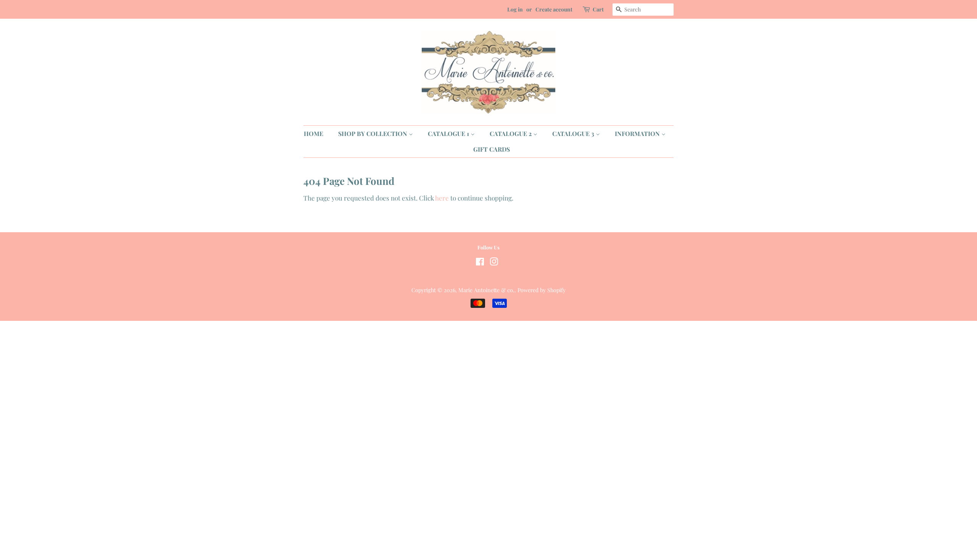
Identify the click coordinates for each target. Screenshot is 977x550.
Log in (515, 9)
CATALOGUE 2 (511, 133)
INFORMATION (638, 133)
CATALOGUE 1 (449, 133)
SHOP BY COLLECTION (373, 133)
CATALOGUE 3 (574, 133)
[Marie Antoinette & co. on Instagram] (494, 263)
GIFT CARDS (491, 149)
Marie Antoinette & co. (486, 290)
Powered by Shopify (542, 290)
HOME (313, 133)
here (442, 198)
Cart (598, 9)
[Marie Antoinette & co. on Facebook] (480, 263)
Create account (553, 9)
